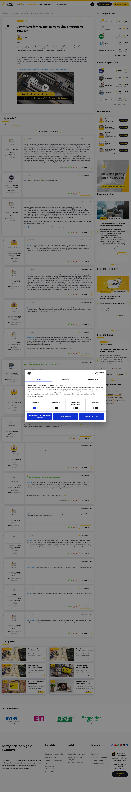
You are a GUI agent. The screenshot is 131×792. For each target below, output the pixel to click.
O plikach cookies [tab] (92, 379)
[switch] (55, 408)
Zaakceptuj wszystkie (91, 416)
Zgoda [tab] (39, 379)
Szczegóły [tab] (65, 379)
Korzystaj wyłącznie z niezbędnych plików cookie (40, 416)
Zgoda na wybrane (65, 416)
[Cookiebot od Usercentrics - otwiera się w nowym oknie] (96, 373)
